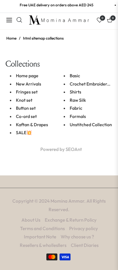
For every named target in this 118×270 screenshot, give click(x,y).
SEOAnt (74, 149)
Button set (26, 108)
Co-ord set (26, 116)
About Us (30, 220)
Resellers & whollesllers (43, 245)
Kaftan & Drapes (32, 124)
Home (11, 38)
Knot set (24, 100)
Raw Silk (78, 100)
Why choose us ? (77, 236)
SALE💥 (24, 132)
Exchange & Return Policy (71, 220)
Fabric (76, 108)
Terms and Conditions (42, 228)
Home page (27, 75)
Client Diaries (85, 245)
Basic (75, 75)
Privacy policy (83, 228)
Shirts (75, 92)
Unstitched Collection (91, 124)
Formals (78, 116)
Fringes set (27, 92)
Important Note (40, 236)
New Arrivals (28, 84)
